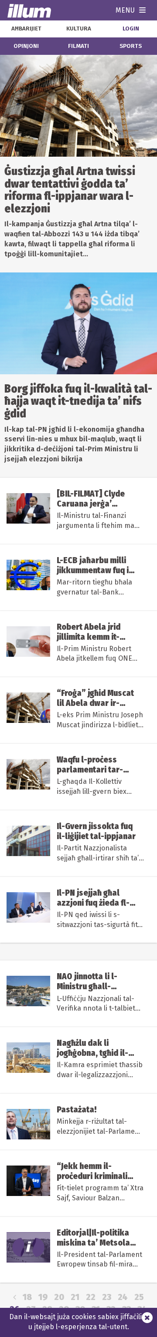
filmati (78, 46)
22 (91, 1297)
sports (130, 46)
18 (27, 1297)
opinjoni (26, 46)
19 (43, 1297)
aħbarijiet (26, 28)
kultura (78, 28)
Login (131, 28)
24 (123, 1297)
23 (106, 1297)
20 (59, 1297)
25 (139, 1297)
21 (75, 1297)
